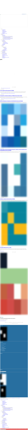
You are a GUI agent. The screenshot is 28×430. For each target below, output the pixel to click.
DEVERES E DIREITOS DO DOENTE (5, 57)
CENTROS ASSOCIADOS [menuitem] (4, 404)
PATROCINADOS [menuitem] (4, 420)
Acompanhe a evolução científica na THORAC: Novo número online (11, 95)
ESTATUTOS (3, 30)
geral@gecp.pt (3, 347)
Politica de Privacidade (4, 429)
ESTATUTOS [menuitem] (3, 401)
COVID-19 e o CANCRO (4, 54)
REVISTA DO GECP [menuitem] (4, 412)
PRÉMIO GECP (3, 52)
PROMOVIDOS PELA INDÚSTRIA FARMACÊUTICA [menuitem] (8, 409)
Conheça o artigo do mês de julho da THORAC (7, 198)
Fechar (1, 429)
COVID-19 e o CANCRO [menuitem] (4, 424)
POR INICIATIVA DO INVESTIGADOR (7, 37)
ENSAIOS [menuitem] (2, 405)
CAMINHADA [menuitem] (5, 419)
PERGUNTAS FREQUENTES (5, 55)
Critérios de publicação (6, 43)
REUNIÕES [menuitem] (5, 418)
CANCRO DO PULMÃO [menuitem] (4, 423)
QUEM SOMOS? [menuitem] (4, 400)
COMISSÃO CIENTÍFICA (4, 31)
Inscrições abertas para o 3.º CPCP (5, 247)
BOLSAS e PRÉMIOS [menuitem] (3, 421)
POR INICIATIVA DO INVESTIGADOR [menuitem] (7, 408)
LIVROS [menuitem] (3, 416)
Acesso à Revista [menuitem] (5, 413)
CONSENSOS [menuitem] (3, 411)
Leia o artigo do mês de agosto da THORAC (7, 90)
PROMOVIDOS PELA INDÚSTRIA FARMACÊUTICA (8, 38)
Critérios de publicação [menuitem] (6, 414)
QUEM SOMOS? (4, 29)
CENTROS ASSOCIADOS (4, 33)
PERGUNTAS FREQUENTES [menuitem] (5, 425)
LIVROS (3, 45)
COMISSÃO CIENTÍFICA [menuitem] (4, 402)
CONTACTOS (3, 32)
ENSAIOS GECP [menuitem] (3, 406)
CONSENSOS (3, 40)
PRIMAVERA (6, 48)
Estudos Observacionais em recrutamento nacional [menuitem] (7, 407)
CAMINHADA (5, 49)
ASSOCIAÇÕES (3, 56)
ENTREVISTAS (3, 44)
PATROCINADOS (4, 50)
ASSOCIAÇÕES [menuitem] (3, 426)
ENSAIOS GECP (3, 35)
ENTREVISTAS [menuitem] (3, 415)
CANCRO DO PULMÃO (4, 53)
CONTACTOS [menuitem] (3, 403)
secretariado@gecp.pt (4, 348)
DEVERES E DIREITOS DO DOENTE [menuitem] (5, 427)
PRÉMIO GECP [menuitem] (3, 422)
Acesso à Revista (5, 42)
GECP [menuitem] (3, 417)
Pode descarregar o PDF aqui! (3, 320)
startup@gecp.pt (3, 350)
